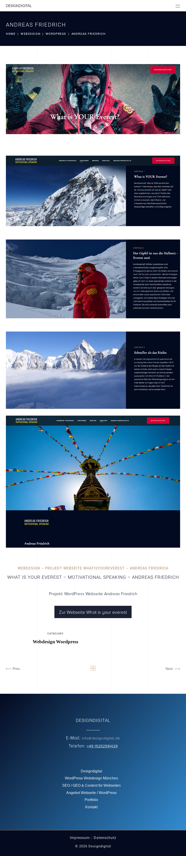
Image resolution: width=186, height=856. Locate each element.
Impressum (80, 838)
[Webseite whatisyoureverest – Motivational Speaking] (93, 482)
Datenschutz (105, 838)
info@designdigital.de (101, 738)
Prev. (16, 669)
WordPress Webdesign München (91, 778)
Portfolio (91, 800)
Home (10, 33)
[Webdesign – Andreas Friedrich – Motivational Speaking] (93, 106)
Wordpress (56, 33)
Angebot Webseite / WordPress (91, 793)
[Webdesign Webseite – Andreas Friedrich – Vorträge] (93, 282)
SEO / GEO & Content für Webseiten (91, 785)
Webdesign (30, 33)
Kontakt (91, 807)
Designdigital (91, 771)
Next (169, 669)
